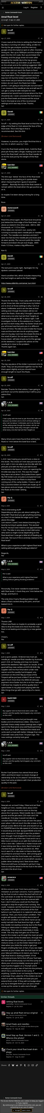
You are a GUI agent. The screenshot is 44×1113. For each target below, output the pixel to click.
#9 (42, 410)
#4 (42, 216)
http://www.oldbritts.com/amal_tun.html (18, 283)
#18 (41, 885)
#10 (41, 455)
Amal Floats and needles (17, 1024)
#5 (42, 264)
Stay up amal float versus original (22, 1012)
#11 (41, 506)
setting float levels (15, 1001)
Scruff (5, 20)
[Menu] (3, 7)
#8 (42, 385)
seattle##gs (10, 1004)
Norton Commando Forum (23, 1004)
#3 (42, 173)
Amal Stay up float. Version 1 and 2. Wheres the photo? (23, 1036)
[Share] (38, 38)
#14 (41, 653)
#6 (42, 297)
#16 (41, 751)
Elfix (7, 1026)
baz (7, 1015)
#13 (41, 618)
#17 (41, 801)
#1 (42, 38)
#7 (42, 360)
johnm (8, 1040)
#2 (42, 120)
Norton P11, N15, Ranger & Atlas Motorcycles (24, 1026)
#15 (41, 706)
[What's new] (41, 7)
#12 (41, 569)
